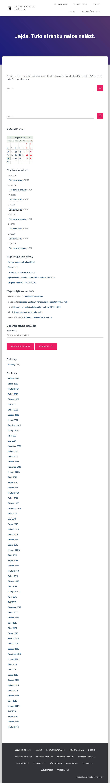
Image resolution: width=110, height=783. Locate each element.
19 (16, 155)
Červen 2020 (13, 488)
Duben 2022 (13, 410)
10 (8, 151)
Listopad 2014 (14, 706)
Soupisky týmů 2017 (65, 757)
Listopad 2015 (14, 659)
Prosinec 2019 (14, 508)
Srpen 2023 (13, 384)
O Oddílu (71, 11)
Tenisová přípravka (17, 190)
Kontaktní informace (91, 11)
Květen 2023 (13, 389)
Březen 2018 (13, 581)
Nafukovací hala (76, 750)
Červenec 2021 (14, 446)
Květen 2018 (13, 571)
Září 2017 (12, 602)
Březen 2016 (13, 649)
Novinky (11, 365)
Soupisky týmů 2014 (23, 757)
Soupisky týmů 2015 (44, 757)
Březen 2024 (13, 378)
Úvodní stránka (60, 5)
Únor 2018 (12, 586)
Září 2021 (12, 441)
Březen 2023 (13, 399)
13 (20, 151)
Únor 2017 (12, 623)
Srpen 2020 (13, 482)
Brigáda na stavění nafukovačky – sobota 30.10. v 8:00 (43, 302)
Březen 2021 (13, 462)
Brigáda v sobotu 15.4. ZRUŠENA (22, 283)
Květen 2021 (13, 451)
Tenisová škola (80, 5)
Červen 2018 (13, 566)
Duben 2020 (13, 498)
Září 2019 (12, 519)
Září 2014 (12, 711)
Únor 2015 (12, 701)
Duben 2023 (13, 394)
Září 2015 (12, 670)
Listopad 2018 (14, 550)
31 (8, 162)
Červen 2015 (13, 680)
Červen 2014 (13, 722)
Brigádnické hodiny (23, 750)
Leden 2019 (13, 545)
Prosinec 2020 (14, 467)
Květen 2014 (13, 727)
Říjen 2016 (12, 628)
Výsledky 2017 (72, 763)
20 (20, 155)
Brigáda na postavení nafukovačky (27, 312)
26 (16, 158)
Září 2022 (12, 404)
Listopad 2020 (14, 472)
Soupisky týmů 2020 (86, 757)
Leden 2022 (13, 420)
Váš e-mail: (12, 331)
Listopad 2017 (14, 592)
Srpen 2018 (13, 560)
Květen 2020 (13, 493)
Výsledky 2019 (47, 770)
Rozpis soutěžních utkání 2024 (21, 262)
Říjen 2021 (12, 436)
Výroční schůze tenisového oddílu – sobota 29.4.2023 (31, 278)
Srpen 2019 (13, 524)
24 (8, 158)
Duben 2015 (13, 691)
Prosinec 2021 (14, 425)
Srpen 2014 (13, 717)
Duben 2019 (13, 534)
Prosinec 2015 (14, 654)
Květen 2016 (13, 639)
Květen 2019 (13, 529)
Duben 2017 (13, 612)
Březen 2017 (13, 618)
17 (8, 155)
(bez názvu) (13, 267)
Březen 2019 (13, 540)
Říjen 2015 (12, 665)
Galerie (97, 5)
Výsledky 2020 (63, 770)
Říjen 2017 (12, 597)
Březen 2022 (13, 415)
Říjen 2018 (12, 555)
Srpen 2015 (13, 675)
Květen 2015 (13, 685)
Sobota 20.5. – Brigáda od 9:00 (21, 272)
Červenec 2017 (14, 607)
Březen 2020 (13, 503)
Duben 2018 (13, 576)
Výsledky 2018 (88, 763)
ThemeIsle (99, 777)
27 (20, 158)
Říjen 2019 (12, 514)
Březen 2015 (13, 696)
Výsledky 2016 (56, 763)
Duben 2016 (13, 644)
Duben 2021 (13, 456)
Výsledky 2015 (39, 763)
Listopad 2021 (14, 430)
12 (16, 151)
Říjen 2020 (12, 477)
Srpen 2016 (13, 633)
